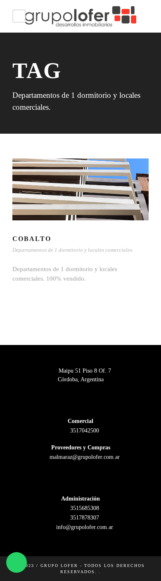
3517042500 (84, 430)
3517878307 (84, 518)
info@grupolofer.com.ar (83, 527)
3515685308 (84, 508)
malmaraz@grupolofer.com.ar (84, 457)
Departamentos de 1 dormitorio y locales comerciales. (72, 250)
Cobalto (31, 238)
